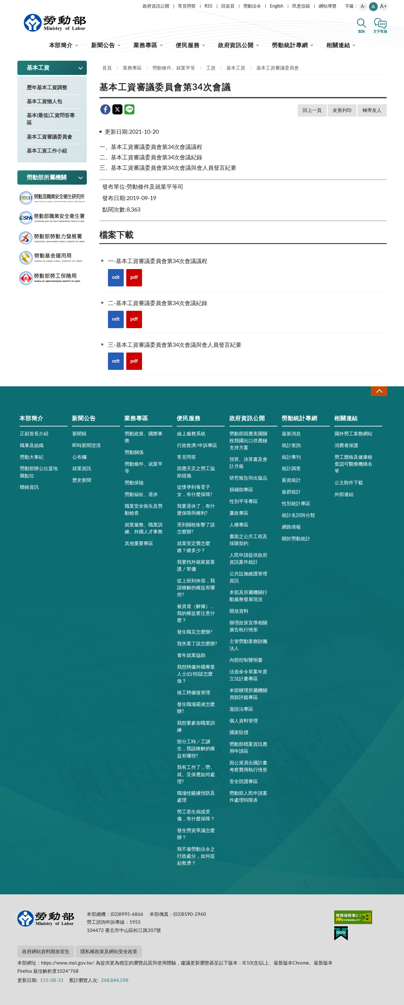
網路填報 (291, 527)
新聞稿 (79, 434)
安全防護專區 (243, 781)
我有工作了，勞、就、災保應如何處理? (196, 774)
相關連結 (338, 45)
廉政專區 (238, 513)
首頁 (107, 68)
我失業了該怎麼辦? (197, 643)
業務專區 (145, 45)
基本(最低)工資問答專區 (51, 119)
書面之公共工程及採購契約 (248, 540)
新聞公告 (103, 45)
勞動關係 (134, 452)
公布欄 (79, 457)
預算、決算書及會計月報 (248, 463)
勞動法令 (252, 6)
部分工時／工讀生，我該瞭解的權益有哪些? (196, 748)
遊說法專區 (241, 709)
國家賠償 (238, 732)
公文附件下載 (349, 483)
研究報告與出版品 (248, 478)
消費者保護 (346, 445)
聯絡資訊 (29, 487)
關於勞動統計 (296, 538)
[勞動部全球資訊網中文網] (55, 22)
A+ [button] (383, 6)
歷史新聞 (81, 480)
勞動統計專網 (290, 45)
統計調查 (291, 468)
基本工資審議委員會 (49, 136)
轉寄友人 (372, 110)
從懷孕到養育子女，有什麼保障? (194, 491)
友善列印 (342, 110)
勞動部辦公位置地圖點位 (39, 472)
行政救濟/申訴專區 (197, 445)
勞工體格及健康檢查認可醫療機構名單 (353, 464)
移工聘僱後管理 (193, 692)
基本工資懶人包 (44, 101)
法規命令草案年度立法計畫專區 (248, 675)
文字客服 (380, 31)
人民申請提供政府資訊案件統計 (248, 559)
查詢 (361, 31)
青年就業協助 (191, 655)
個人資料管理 (243, 721)
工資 (211, 68)
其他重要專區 (139, 543)
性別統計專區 (296, 503)
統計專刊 (291, 457)
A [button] (373, 6)
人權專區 (238, 525)
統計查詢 (291, 445)
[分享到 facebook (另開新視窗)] (105, 109)
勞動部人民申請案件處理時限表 (248, 797)
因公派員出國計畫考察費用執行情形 (248, 766)
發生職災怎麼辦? (194, 632)
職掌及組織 (32, 445)
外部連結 (344, 494)
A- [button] (363, 6)
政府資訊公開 (156, 6)
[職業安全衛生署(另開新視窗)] (52, 218)
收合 (379, 391)
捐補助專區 (241, 489)
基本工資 (235, 68)
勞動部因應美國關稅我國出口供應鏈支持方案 (248, 441)
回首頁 (228, 6)
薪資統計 (291, 480)
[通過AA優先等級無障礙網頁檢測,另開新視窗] (353, 918)
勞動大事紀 (32, 457)
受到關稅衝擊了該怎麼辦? (196, 528)
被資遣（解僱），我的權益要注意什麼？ (196, 613)
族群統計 (291, 492)
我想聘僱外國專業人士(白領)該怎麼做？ (196, 674)
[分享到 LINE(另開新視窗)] (129, 109)
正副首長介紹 (34, 434)
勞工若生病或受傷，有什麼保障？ (196, 815)
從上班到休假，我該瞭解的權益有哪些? (196, 588)
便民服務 (188, 45)
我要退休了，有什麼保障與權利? (196, 510)
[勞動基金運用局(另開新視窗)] (52, 258)
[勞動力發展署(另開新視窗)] (52, 238)
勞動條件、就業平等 (173, 68)
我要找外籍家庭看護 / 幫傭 (196, 566)
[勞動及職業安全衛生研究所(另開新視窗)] (52, 198)
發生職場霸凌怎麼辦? (196, 708)
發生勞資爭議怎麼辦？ (196, 834)
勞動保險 (134, 483)
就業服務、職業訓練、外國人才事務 (144, 528)
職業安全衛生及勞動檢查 (144, 510)
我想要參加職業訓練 (196, 726)
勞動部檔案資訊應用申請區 (248, 748)
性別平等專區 (243, 501)
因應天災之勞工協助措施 (196, 472)
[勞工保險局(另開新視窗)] (52, 278)
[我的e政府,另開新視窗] (341, 934)
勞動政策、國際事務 (144, 437)
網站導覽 (327, 6)
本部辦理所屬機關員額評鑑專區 (248, 694)
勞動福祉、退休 (141, 494)
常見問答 (187, 6)
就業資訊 (81, 468)
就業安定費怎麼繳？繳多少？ (193, 547)
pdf (134, 277)
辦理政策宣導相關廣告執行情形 (248, 626)
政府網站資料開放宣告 (45, 951)
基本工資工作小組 (47, 150)
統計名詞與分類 (298, 515)
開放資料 (238, 611)
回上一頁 (312, 110)
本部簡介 (61, 45)
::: (16, 5)
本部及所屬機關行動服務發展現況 (248, 596)
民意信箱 (301, 6)
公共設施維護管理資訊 (248, 577)
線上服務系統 (191, 434)
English (276, 6)
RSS (208, 6)
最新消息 (291, 434)
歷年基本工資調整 (47, 87)
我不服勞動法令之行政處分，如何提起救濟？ (196, 856)
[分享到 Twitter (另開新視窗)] (117, 109)
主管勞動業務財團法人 (248, 645)
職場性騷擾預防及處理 (196, 797)
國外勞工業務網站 (353, 434)
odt (116, 277)
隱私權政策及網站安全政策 (108, 951)
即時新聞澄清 (86, 445)
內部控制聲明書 (246, 660)
